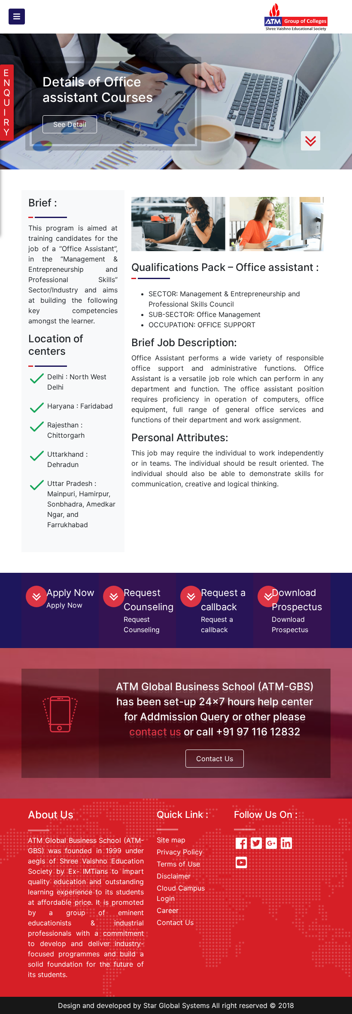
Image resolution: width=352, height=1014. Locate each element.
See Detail (69, 124)
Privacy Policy (180, 852)
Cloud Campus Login (181, 893)
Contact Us (214, 758)
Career (168, 910)
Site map (171, 840)
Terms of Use (178, 864)
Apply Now (70, 592)
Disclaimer (174, 876)
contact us (155, 731)
